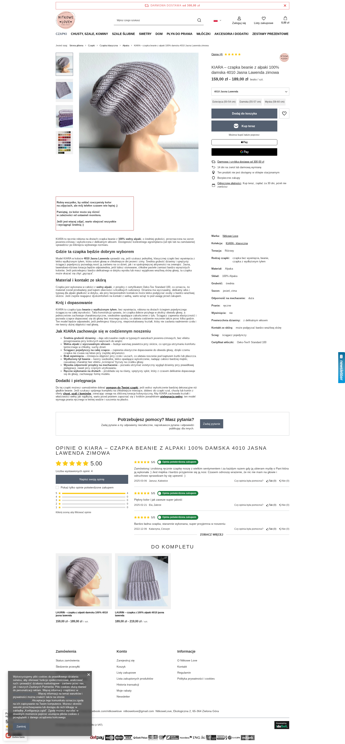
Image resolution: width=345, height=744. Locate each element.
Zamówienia (66, 651)
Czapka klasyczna (109, 45)
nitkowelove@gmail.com (138, 711)
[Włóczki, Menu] (212, 33)
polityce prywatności (25, 693)
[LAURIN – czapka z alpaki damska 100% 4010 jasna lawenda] (84, 581)
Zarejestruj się (126, 660)
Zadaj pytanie (211, 423)
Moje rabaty (124, 690)
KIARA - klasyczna (237, 243)
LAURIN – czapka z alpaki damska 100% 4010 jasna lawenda (82, 614)
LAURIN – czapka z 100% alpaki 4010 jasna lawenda (139, 614)
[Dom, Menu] (165, 33)
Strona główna (76, 45)
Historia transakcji (128, 684)
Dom (159, 34)
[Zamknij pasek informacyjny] (285, 5)
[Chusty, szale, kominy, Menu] (110, 33)
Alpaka (126, 45)
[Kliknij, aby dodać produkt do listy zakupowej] (284, 114)
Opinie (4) (217, 54)
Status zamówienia (67, 660)
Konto (122, 651)
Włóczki (203, 34)
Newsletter (123, 696)
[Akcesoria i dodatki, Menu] (250, 33)
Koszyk (121, 666)
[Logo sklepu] (66, 20)
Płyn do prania (179, 34)
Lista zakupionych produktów (135, 678)
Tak (272, 480)
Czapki (61, 34)
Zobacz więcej (211, 534)
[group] (138, 112)
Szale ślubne (123, 34)
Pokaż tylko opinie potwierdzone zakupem (87, 487)
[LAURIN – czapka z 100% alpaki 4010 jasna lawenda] (143, 581)
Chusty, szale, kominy (89, 34)
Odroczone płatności (229, 183)
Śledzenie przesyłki (68, 666)
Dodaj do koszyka (244, 113)
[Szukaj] (199, 20)
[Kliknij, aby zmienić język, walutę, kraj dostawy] (217, 20)
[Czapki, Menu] (69, 33)
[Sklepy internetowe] (281, 725)
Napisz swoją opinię (91, 479)
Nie (284, 480)
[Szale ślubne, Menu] (137, 33)
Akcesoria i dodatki (231, 34)
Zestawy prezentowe (270, 34)
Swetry (145, 34)
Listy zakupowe (126, 672)
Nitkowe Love (230, 235)
